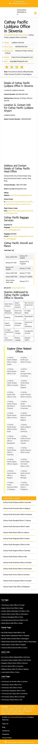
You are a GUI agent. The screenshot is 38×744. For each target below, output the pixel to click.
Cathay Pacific (22, 35)
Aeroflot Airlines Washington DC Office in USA (15, 611)
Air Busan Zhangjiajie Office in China (12, 617)
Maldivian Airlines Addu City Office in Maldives (15, 669)
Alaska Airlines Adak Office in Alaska (12, 623)
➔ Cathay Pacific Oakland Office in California (26, 428)
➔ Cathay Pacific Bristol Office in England (11, 474)
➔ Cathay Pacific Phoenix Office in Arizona (26, 394)
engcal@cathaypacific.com (19, 61)
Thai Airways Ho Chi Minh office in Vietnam (14, 681)
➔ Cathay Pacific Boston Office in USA (12, 371)
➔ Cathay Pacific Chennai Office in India (26, 450)
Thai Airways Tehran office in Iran (11, 684)
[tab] (35, 13)
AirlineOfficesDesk (10, 35)
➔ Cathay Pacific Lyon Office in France (26, 360)
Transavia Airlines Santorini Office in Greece (14, 648)
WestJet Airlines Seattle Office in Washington (15, 638)
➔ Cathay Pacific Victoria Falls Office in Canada (25, 439)
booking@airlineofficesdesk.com (20, 3)
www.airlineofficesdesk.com (17, 717)
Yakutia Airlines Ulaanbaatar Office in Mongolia (15, 635)
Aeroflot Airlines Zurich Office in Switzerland (14, 614)
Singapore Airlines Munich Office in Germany (14, 663)
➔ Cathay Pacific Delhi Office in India (11, 394)
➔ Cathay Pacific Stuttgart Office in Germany (26, 372)
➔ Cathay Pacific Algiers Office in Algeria (12, 462)
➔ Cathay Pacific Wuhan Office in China (12, 415)
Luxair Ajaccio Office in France (10, 672)
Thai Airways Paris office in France (11, 687)
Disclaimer (5, 734)
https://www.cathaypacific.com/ (22, 57)
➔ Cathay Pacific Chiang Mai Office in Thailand (12, 405)
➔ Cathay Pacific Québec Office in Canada (12, 383)
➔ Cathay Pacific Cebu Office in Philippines (25, 486)
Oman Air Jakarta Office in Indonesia (12, 666)
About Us (5, 724)
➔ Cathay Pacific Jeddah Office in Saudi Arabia (12, 361)
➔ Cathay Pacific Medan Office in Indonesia (11, 451)
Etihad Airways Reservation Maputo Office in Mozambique (18, 641)
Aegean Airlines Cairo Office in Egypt (12, 608)
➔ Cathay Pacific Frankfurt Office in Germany (26, 405)
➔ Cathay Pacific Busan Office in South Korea (12, 428)
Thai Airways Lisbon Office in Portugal (12, 605)
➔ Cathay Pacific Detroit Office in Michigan (25, 474)
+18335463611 (20, 1)
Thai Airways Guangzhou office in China (13, 690)
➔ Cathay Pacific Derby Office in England (25, 384)
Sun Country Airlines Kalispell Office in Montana (15, 657)
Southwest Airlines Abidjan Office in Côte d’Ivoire (16, 660)
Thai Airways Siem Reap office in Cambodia (14, 693)
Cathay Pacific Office (18, 288)
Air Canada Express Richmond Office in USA (14, 620)
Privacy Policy (6, 738)
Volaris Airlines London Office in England (13, 644)
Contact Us (6, 731)
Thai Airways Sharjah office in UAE (11, 700)
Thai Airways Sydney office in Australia (13, 697)
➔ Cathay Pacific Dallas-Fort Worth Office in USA (25, 463)
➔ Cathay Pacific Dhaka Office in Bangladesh (11, 439)
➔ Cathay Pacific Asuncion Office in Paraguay (12, 486)
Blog (3, 727)
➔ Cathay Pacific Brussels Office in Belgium (26, 416)
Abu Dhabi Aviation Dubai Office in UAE (13, 632)
